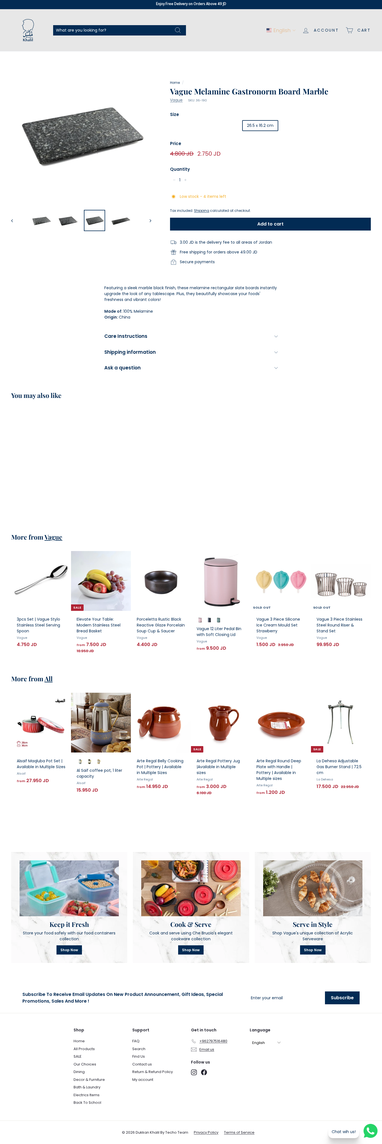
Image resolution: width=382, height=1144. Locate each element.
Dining (79, 1071)
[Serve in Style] (312, 888)
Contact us (142, 1064)
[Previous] (14, 220)
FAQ (136, 1041)
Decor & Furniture (89, 1079)
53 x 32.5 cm (186, 125)
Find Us (138, 1056)
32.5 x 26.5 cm (222, 125)
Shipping (201, 210)
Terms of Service (239, 1132)
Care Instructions (125, 336)
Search (138, 1049)
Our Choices (85, 1064)
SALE (78, 1056)
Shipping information (130, 352)
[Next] (147, 220)
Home (175, 82)
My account (142, 1079)
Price (175, 143)
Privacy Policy (206, 1132)
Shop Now (69, 950)
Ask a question (122, 367)
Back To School (87, 1102)
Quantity (180, 169)
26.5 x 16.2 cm (260, 125)
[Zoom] (81, 135)
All (48, 678)
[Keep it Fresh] (69, 888)
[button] (281, 30)
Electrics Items (87, 1095)
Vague (176, 100)
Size (174, 114)
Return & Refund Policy (152, 1071)
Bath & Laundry (87, 1087)
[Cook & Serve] (190, 888)
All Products (84, 1049)
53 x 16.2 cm (295, 125)
